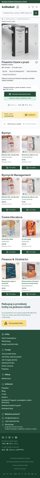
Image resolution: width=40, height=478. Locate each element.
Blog (3, 391)
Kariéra (4, 397)
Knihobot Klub (7, 408)
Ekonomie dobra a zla (30, 155)
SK (4, 474)
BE (32, 474)
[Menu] (36, 7)
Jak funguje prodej (9, 360)
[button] (20, 42)
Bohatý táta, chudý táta (10, 155)
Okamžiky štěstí (7, 239)
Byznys (6, 132)
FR (29, 474)
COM (15, 474)
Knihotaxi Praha (8, 363)
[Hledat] (35, 13)
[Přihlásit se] (29, 7)
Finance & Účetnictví (15, 259)
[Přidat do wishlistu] (36, 62)
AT (7, 474)
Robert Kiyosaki (7, 157)
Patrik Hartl (5, 241)
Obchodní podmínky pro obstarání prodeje (20, 461)
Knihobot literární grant (11, 405)
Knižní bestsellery (9, 338)
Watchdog (6, 341)
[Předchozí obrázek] (4, 43)
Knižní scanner (7, 366)
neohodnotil (8, 116)
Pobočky (5, 369)
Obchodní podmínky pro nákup (20, 458)
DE (11, 474)
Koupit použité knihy (10, 344)
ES (19, 474)
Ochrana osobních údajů (20, 465)
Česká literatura (12, 217)
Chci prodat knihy (9, 354)
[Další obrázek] (36, 43)
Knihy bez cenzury (20, 468)
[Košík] (33, 7)
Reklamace (6, 378)
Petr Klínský (5, 285)
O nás (4, 394)
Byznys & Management (16, 175)
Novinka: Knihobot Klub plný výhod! (14, 1)
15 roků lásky (26, 239)
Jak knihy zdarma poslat (11, 357)
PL (36, 474)
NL (26, 474)
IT (22, 474)
